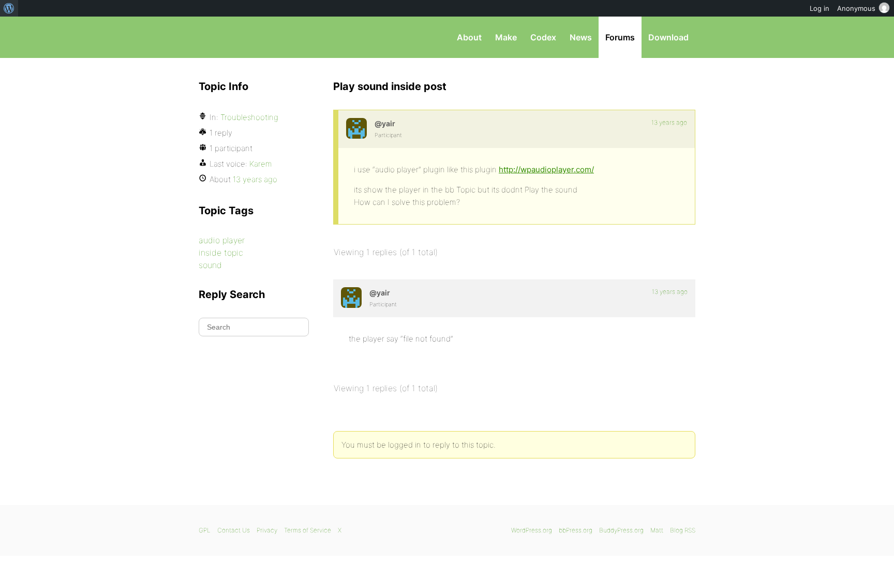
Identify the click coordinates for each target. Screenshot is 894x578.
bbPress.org (252, 37)
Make (506, 37)
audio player (222, 240)
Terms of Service (307, 530)
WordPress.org (531, 530)
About (469, 37)
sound (210, 265)
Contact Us (233, 530)
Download (668, 37)
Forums (620, 37)
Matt (656, 530)
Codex (543, 37)
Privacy (267, 530)
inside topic (221, 252)
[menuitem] (9, 8)
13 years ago (669, 122)
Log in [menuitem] (819, 8)
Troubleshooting (249, 117)
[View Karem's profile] (356, 128)
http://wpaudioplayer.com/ (546, 169)
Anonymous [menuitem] (856, 8)
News (581, 37)
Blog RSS (682, 530)
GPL (205, 530)
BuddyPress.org (621, 530)
